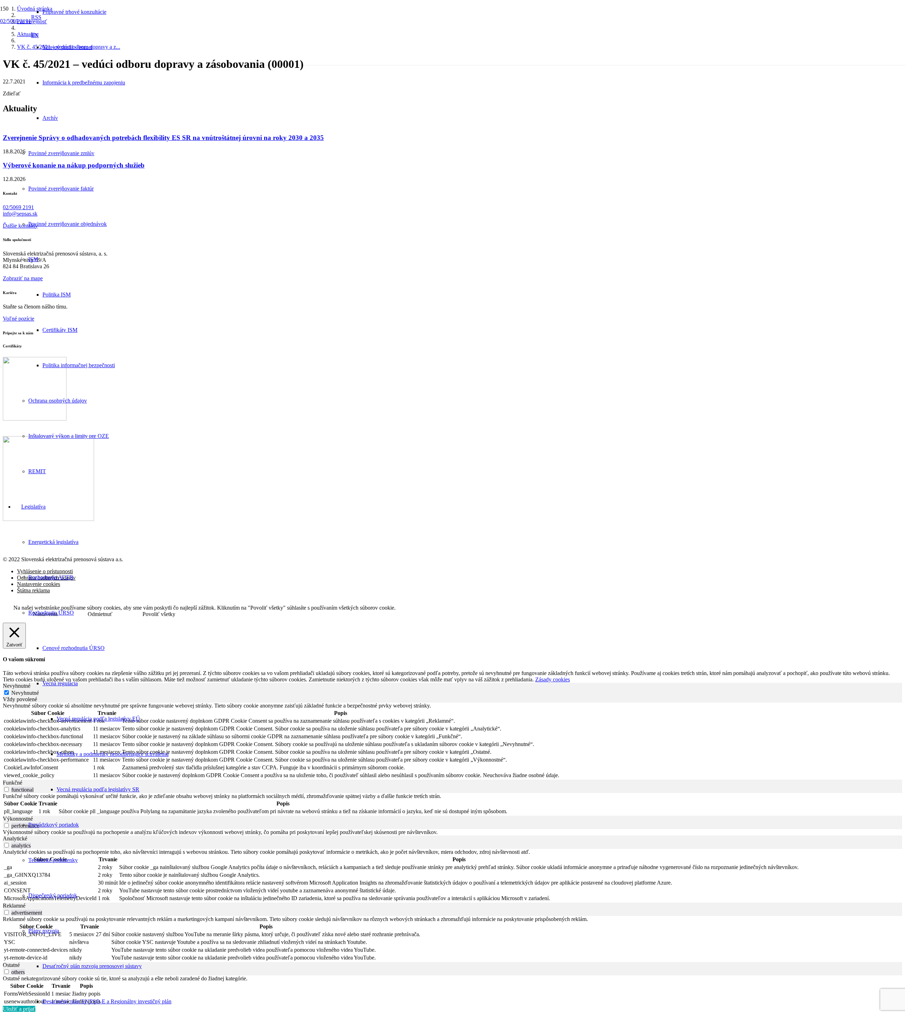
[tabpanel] (452, 741)
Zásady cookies (552, 679)
